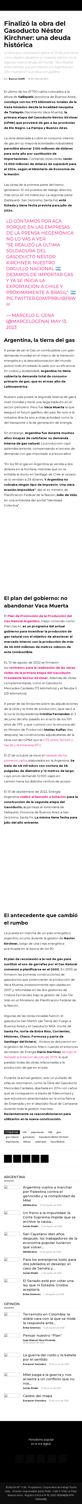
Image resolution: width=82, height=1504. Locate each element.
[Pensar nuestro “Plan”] (12, 1341)
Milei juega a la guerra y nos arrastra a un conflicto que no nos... (48, 1379)
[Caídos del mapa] (12, 1402)
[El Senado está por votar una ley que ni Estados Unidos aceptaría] (12, 1286)
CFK (24, 1132)
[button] (76, 5)
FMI (50, 1132)
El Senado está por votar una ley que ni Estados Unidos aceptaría (48, 1285)
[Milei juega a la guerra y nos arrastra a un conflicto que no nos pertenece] (12, 1380)
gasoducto (29, 1136)
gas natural (12, 1136)
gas (59, 1132)
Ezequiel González (34, 1364)
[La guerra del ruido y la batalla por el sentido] (12, 1361)
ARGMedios (30, 1205)
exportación (37, 1132)
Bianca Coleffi (17, 78)
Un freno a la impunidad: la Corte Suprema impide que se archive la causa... (49, 1217)
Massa (27, 1141)
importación (12, 1141)
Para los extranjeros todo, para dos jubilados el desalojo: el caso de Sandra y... (49, 1264)
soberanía (40, 1141)
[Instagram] (30, 1459)
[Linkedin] (35, 1159)
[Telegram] (45, 1159)
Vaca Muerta (57, 1141)
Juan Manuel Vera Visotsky (39, 1340)
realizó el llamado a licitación (43, 797)
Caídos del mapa (37, 1396)
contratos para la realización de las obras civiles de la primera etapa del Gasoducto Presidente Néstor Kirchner (39, 673)
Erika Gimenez (32, 1294)
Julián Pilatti (30, 1226)
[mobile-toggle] (6, 5)
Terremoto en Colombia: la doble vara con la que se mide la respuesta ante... (49, 1318)
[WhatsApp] (26, 1159)
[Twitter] (17, 1159)
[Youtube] (62, 1459)
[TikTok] (41, 1459)
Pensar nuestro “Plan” (42, 1335)
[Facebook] (8, 1159)
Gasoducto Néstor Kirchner (54, 1136)
